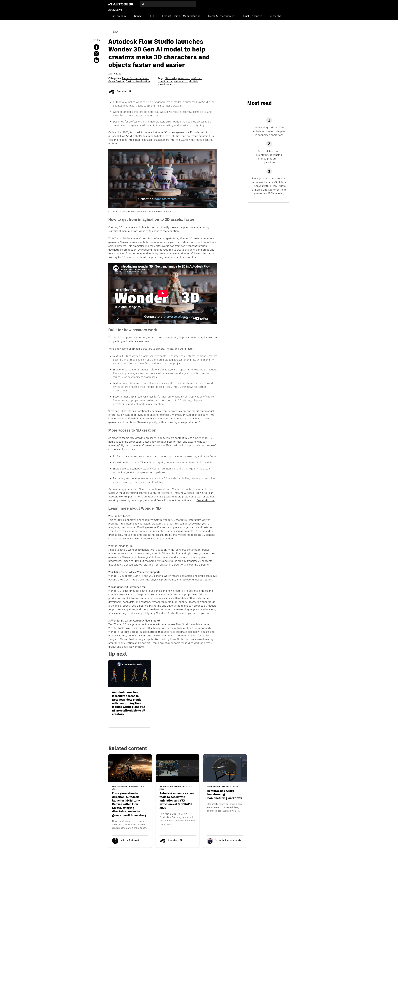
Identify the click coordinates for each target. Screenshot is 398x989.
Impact (138, 16)
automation (181, 81)
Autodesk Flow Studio (121, 136)
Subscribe (275, 16)
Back (115, 32)
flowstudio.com (206, 500)
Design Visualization (138, 81)
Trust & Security (252, 16)
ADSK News (115, 10)
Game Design (116, 81)
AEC (152, 16)
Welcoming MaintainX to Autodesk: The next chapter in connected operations (269, 131)
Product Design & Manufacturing (181, 16)
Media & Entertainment (221, 16)
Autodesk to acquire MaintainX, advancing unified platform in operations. (269, 156)
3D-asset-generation (177, 78)
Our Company (118, 16)
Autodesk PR (124, 91)
